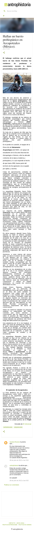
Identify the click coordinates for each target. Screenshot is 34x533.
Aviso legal (20, 523)
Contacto (12, 523)
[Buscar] (4, 11)
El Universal (27, 424)
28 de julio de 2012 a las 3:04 (19, 460)
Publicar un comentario (11, 485)
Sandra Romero (15, 442)
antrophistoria (14, 465)
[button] (4, 53)
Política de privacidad (10, 524)
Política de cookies (25, 524)
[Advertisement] (17, 503)
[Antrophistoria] (17, 4)
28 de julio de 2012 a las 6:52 (19, 480)
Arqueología (18, 427)
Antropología (8, 427)
